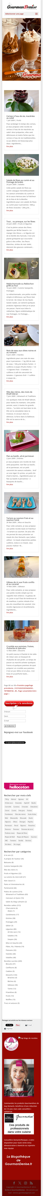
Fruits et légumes (25, 224)
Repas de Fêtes (22, 833)
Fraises (29, 810)
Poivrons (8, 829)
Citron (7, 810)
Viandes (20, 355)
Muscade (23, 818)
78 (5, 691)
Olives (15, 822)
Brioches (11, 977)
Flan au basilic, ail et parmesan (20, 456)
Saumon (34, 837)
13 (30, 76)
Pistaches (31, 825)
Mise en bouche (24, 522)
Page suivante (23, 691)
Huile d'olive (32, 814)
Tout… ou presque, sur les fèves (20, 221)
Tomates (13, 841)
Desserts (21, 650)
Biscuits (9, 964)
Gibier (8, 925)
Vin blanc (8, 844)
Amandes (18, 803)
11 (26, 76)
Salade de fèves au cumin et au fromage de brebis (20, 181)
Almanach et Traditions (26, 396)
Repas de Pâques (23, 837)
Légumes (9, 929)
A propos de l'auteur (12, 859)
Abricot (13, 799)
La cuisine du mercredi (13, 877)
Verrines (28, 841)
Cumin (14, 810)
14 (32, 76)
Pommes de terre (27, 829)
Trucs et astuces (10, 1003)
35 (26, 688)
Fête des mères (20, 814)
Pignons (23, 825)
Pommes (16, 829)
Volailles (9, 957)
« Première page (22, 685)
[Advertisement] (19, 763)
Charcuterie (10, 908)
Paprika (30, 822)
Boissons (7, 862)
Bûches (10, 981)
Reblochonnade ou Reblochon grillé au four (20, 284)
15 (34, 76)
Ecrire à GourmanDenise (15, 1190)
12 (28, 76)
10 (24, 76)
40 (28, 688)
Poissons (9, 950)
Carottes (16, 807)
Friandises (10, 992)
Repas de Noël (10, 837)
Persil (16, 825)
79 (7, 691)
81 (11, 691)
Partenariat (8, 888)
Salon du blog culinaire (15, 902)
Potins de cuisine (11, 891)
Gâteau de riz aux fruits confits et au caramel (20, 583)
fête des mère (9, 870)
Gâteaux (21, 586)
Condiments (11, 914)
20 (20, 688)
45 (30, 688)
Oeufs (31, 818)
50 (32, 688)
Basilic (34, 803)
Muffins (9, 999)
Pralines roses (10, 833)
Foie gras (22, 810)
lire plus (9, 146)
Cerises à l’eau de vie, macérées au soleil (20, 117)
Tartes (10, 988)
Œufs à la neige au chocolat (21, 27)
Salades (21, 184)
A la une (7, 855)
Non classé (8, 880)
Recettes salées (10, 905)
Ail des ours (9, 803)
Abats (10, 911)
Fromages (10, 291)
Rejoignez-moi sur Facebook (18, 732)
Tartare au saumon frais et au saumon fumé (19, 519)
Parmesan (8, 825)
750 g (7, 799)
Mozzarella (14, 818)
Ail (27, 799)
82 (13, 691)
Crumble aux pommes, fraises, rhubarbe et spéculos (20, 647)
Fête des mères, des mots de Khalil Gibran (19, 393)
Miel (6, 818)
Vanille (21, 841)
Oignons (8, 822)
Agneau (21, 799)
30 (24, 688)
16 (36, 76)
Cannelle (8, 807)
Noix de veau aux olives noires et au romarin (21, 351)
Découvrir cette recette (21, 69)
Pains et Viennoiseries (13, 884)
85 (16, 691)
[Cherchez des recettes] (28, 1038)
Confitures (10, 967)
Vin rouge (17, 844)
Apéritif (26, 803)
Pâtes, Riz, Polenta (13, 946)
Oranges (22, 822)
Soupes (10, 939)
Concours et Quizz (13, 898)
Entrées (20, 458)
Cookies (9, 971)
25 (22, 688)
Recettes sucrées (11, 961)
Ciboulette (34, 807)
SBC (6, 841)
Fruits (19, 120)
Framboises (9, 814)
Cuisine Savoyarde (25, 288)
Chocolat (25, 807)
